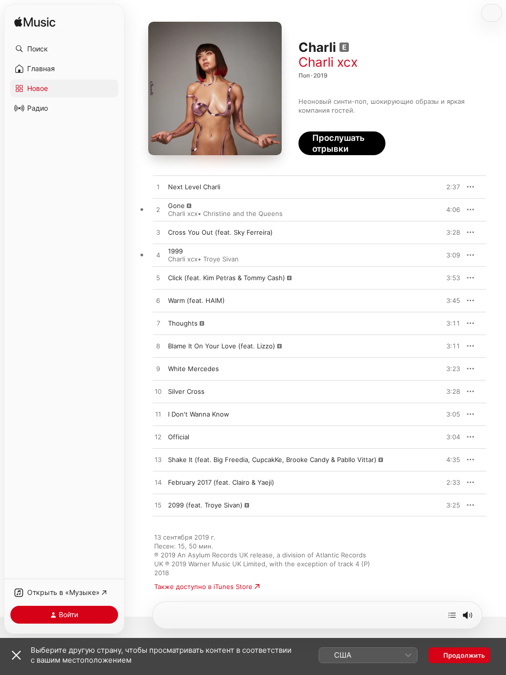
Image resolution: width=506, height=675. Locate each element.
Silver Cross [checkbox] (186, 391)
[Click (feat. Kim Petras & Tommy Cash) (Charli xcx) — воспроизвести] (158, 278)
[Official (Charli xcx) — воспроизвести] (158, 437)
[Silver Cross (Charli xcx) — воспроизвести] (158, 391)
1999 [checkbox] (175, 251)
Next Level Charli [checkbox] (194, 187)
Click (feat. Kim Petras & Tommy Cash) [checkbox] (226, 278)
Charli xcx (328, 62)
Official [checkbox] (178, 437)
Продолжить (464, 655)
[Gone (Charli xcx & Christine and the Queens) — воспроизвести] (158, 210)
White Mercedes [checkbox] (193, 369)
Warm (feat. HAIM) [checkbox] (196, 300)
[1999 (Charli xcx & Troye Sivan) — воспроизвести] (158, 255)
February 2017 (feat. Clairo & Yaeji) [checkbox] (221, 482)
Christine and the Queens (243, 213)
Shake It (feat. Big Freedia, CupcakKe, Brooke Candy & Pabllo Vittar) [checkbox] (272, 460)
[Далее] (452, 615)
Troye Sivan (221, 259)
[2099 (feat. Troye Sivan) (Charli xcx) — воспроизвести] (158, 505)
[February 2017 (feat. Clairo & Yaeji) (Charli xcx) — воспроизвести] (158, 482)
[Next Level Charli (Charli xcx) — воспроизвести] (158, 187)
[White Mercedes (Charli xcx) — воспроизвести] (158, 369)
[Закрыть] (16, 655)
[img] (34, 22)
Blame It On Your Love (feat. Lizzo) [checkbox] (221, 346)
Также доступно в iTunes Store (203, 587)
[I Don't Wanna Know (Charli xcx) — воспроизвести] (158, 414)
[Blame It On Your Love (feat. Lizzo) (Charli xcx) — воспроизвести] (158, 346)
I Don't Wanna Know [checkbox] (198, 414)
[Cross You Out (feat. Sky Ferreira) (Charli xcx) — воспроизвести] (158, 232)
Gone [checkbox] (176, 206)
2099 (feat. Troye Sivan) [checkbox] (205, 505)
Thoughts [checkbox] (183, 323)
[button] (64, 49)
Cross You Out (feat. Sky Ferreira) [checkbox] (220, 232)
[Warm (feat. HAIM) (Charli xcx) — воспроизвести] (158, 300)
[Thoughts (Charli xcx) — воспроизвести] (158, 323)
